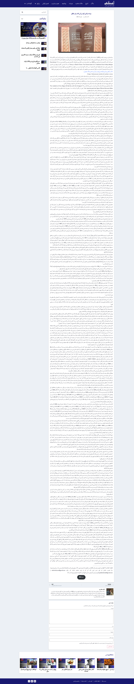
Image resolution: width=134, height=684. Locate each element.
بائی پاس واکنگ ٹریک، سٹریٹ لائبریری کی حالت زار (30, 56)
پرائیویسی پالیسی (76, 681)
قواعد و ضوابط (83, 681)
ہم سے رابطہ (104, 681)
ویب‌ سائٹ (111, 637)
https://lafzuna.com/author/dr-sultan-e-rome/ (100, 74)
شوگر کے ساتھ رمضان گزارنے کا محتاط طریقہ (30, 49)
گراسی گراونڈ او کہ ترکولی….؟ (33, 68)
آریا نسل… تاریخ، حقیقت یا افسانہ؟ (105, 669)
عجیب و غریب (55, 3)
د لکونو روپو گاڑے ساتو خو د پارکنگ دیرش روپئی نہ (34, 38)
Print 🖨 (81, 577)
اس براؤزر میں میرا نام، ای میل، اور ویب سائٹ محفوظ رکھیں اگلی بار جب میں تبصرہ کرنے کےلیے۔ (95, 643)
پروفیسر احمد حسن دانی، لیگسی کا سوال (48, 670)
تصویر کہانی (45, 3)
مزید (22, 18)
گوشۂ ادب (29, 3)
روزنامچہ (64, 3)
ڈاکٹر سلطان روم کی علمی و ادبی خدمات (86, 670)
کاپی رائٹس (90, 681)
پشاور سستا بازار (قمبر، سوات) (33, 43)
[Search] (22, 12)
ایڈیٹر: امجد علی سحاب (109, 6)
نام (112, 626)
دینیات (71, 3)
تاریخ (86, 3)
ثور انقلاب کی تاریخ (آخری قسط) (28, 669)
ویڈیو (38, 3)
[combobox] (35, 12)
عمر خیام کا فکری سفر (67, 669)
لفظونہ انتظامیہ (97, 681)
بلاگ (92, 3)
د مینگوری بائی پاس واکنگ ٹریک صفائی (32, 62)
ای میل (111, 632)
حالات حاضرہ (79, 3)
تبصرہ (112, 608)
